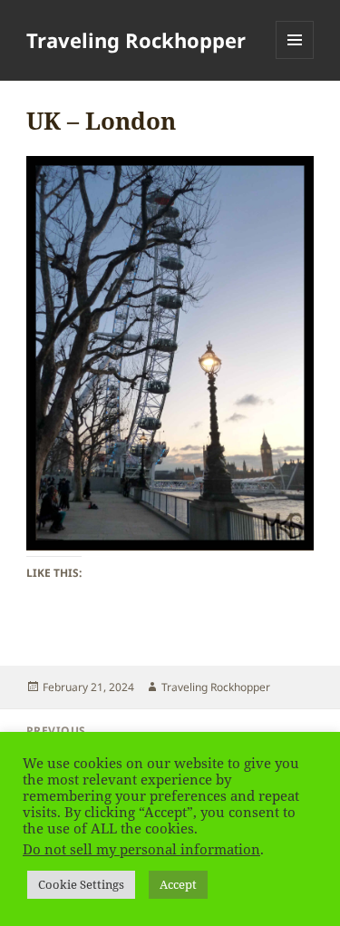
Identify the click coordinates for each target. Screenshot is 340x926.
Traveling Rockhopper (136, 40)
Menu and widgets (295, 58)
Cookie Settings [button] (81, 884)
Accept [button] (178, 884)
